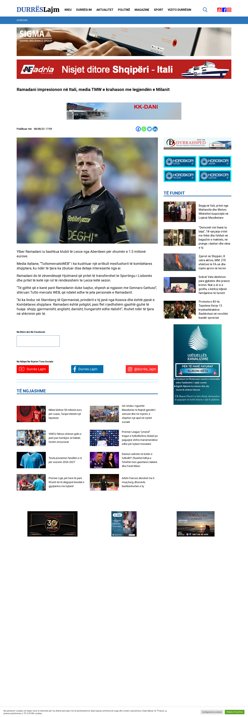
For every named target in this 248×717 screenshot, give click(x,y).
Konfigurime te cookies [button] (212, 712)
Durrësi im (84, 9)
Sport (158, 9)
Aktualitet (104, 9)
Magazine (142, 9)
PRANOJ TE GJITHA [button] (234, 712)
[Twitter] (149, 128)
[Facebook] (138, 128)
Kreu (68, 9)
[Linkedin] (155, 128)
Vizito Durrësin (179, 9)
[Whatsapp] (143, 128)
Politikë (124, 9)
